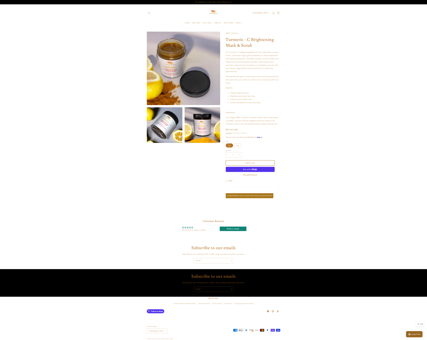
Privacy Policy (217, 303)
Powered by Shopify (167, 339)
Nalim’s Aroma (156, 339)
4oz (229, 145)
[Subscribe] (231, 260)
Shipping (229, 133)
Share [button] (230, 181)
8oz (238, 145)
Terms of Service (204, 303)
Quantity (228, 150)
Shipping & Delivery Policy (244, 303)
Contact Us (229, 303)
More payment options (250, 174)
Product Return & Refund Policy (184, 303)
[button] (149, 13)
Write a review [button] (233, 229)
